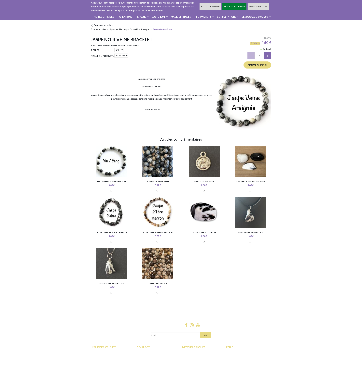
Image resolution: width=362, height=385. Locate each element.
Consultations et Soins (102, 355)
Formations (204, 16)
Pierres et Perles (104, 16)
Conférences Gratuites (103, 359)
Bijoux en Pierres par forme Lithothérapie (129, 29)
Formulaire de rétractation (239, 351)
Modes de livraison (190, 351)
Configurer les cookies (237, 367)
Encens (141, 16)
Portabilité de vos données (239, 363)
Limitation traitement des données (242, 355)
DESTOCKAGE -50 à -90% (255, 16)
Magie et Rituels (181, 16)
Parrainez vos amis (101, 370)
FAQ (139, 355)
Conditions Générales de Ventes (196, 359)
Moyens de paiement (191, 355)
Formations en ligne (101, 351)
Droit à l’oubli (232, 359)
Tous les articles (98, 29)
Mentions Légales (190, 363)
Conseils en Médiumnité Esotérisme (154, 363)
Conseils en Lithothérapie (149, 359)
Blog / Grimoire (99, 367)
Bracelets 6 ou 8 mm (162, 29)
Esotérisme (158, 16)
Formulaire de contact (147, 351)
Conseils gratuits (100, 363)
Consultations (226, 16)
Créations (125, 16)
